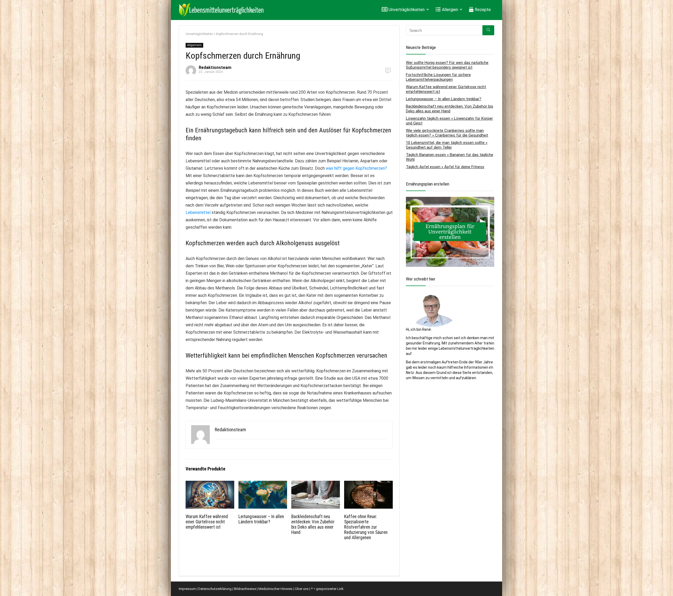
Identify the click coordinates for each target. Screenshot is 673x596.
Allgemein (194, 45)
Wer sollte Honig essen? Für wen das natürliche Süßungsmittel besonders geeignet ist (447, 65)
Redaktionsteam (215, 67)
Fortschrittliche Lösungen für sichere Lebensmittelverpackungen (438, 77)
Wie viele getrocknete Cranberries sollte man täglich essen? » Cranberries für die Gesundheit (447, 133)
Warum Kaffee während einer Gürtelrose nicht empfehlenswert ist (207, 522)
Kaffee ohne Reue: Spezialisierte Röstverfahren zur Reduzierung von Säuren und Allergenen (366, 527)
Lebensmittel (198, 212)
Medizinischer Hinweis (275, 589)
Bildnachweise (245, 589)
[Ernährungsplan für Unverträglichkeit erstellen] (450, 199)
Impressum (187, 589)
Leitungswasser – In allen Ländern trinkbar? (261, 519)
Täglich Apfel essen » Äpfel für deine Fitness (445, 166)
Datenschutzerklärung (215, 589)
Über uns (302, 589)
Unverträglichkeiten (199, 34)
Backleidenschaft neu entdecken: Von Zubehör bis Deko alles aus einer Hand (313, 524)
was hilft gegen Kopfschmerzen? (356, 168)
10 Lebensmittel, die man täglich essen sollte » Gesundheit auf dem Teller (446, 145)
